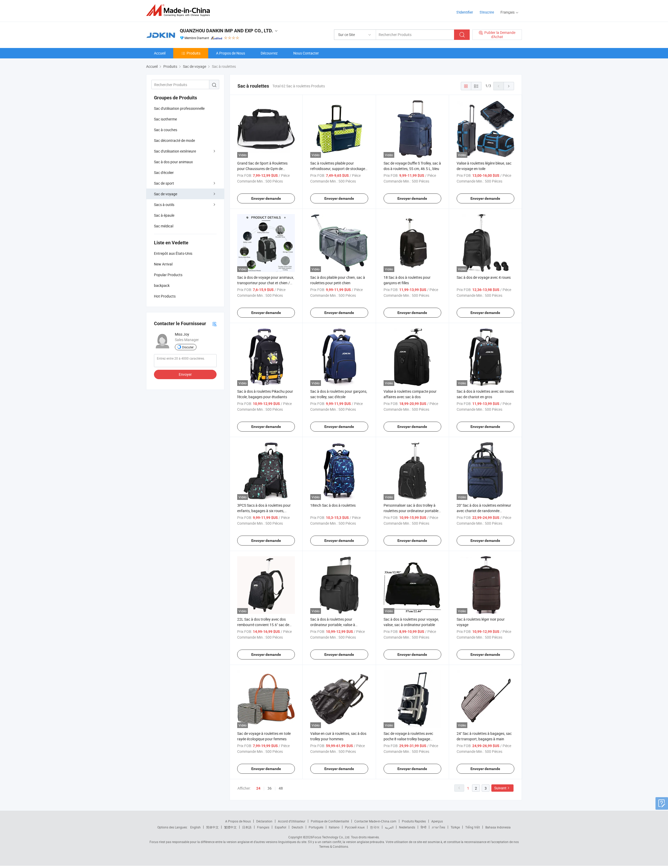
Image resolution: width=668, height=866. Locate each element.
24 (258, 788)
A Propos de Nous (230, 53)
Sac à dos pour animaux (173, 161)
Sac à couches (165, 129)
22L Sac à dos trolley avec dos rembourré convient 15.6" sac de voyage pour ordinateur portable (263, 625)
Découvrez (269, 53)
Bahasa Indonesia (498, 827)
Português (316, 827)
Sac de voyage (165, 193)
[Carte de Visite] (214, 323)
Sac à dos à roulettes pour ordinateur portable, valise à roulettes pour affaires (332, 625)
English (195, 827)
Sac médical (163, 225)
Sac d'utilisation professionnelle (179, 108)
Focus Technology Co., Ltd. (331, 837)
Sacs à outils (164, 204)
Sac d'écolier (164, 172)
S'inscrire (487, 12)
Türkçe (455, 827)
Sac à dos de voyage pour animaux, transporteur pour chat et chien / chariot (265, 283)
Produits (193, 53)
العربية (389, 827)
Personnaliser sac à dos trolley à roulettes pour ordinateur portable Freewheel (411, 511)
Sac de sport (164, 183)
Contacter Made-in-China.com (375, 821)
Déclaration (264, 821)
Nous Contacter (306, 53)
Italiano (334, 827)
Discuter (188, 347)
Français (263, 827)
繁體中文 (230, 827)
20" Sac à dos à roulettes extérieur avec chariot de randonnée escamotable (484, 511)
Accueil (159, 53)
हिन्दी (423, 827)
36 (269, 788)
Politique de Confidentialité (330, 821)
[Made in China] (179, 10)
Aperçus (437, 821)
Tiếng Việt (472, 827)
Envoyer (185, 374)
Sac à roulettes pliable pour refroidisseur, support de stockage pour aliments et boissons (337, 169)
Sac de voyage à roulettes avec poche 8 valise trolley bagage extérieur (408, 739)
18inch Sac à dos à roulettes (333, 505)
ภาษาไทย (438, 827)
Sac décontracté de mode (174, 140)
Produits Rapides (414, 821)
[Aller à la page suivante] (509, 86)
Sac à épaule (164, 215)
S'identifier (464, 12)
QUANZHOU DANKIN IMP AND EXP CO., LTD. (226, 30)
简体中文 (212, 827)
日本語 (247, 827)
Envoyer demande (266, 198)
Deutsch (297, 827)
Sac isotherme (165, 119)
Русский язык (355, 827)
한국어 (374, 827)
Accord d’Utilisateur (291, 821)
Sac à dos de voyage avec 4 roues (484, 277)
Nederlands (407, 827)
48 (281, 788)
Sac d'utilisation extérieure (175, 151)
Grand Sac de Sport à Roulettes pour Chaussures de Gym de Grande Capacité (262, 169)
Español (280, 827)
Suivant (500, 787)
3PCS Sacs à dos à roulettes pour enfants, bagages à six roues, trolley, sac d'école (264, 511)
